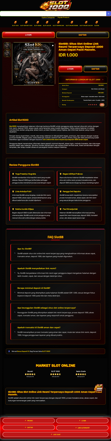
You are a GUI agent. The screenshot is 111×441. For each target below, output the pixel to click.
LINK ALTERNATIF (84, 428)
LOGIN (28, 35)
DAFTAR (83, 35)
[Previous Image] (14, 64)
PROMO (30, 421)
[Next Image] (53, 64)
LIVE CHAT (56, 434)
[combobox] (53, 13)
